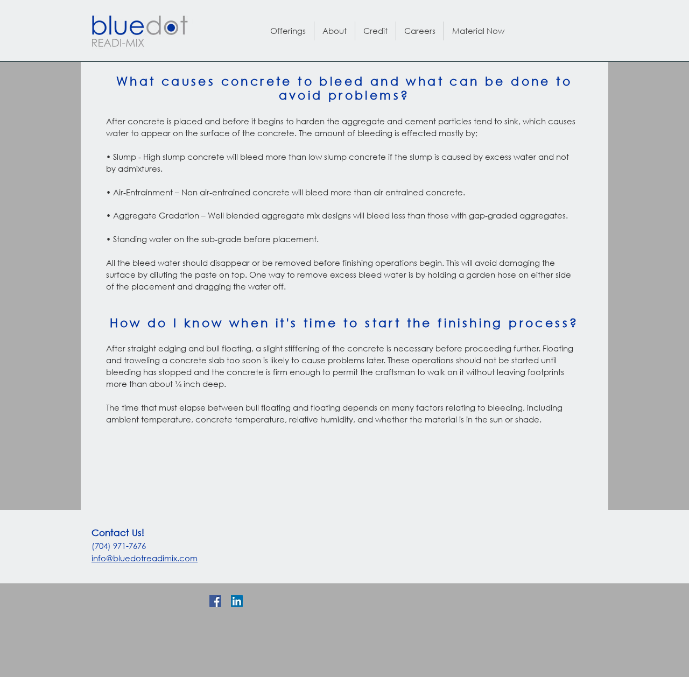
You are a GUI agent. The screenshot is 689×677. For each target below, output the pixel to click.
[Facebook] (215, 601)
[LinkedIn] (237, 601)
